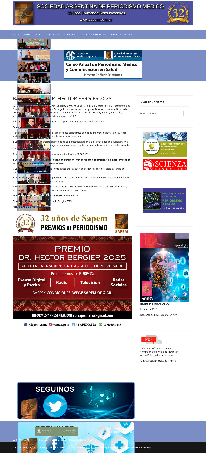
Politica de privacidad (121, 431)
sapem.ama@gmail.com (55, 440)
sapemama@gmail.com (50, 181)
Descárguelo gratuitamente (158, 361)
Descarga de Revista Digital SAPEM (158, 314)
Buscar (144, 113)
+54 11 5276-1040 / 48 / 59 (27, 440)
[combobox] (166, 113)
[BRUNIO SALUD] (164, 144)
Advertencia (116, 428)
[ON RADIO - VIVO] (164, 200)
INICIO (16, 34)
